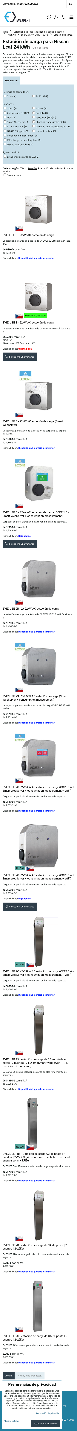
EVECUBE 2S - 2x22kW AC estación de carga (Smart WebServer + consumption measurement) (35, 698)
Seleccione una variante (21, 356)
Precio (41, 168)
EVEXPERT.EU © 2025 (63, 1420)
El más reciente (54, 168)
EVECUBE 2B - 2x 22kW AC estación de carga (31, 608)
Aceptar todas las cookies (46, 1423)
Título (23, 168)
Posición (32, 168)
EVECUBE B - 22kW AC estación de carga (28, 235)
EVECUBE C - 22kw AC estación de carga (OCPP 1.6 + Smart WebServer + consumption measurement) (36, 514)
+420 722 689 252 (27, 4)
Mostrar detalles (11, 1421)
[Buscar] (49, 17)
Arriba (8, 1375)
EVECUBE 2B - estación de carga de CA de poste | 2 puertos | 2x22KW (35, 1247)
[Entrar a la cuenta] (56, 17)
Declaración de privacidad (48, 1413)
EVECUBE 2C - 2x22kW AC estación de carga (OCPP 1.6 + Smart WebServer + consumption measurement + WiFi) (38, 788)
